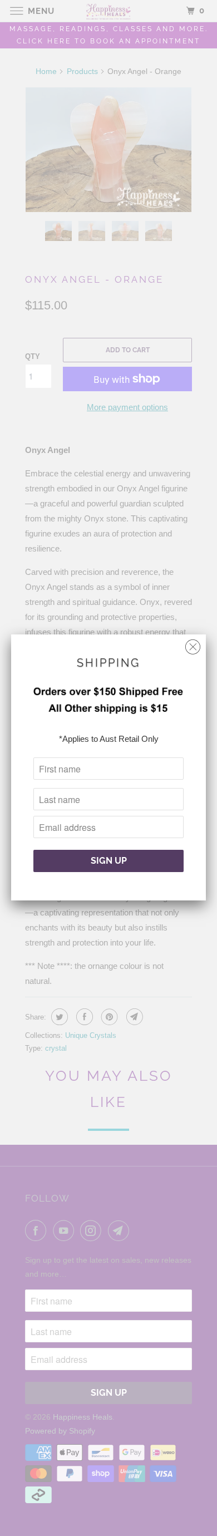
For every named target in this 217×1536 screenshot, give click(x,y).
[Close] (192, 644)
